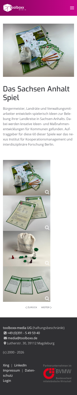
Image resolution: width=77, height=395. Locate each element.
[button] (72, 8)
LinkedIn (20, 365)
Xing (6, 365)
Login (7, 380)
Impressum (11, 370)
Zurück (32, 307)
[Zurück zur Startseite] (15, 8)
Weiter (45, 307)
